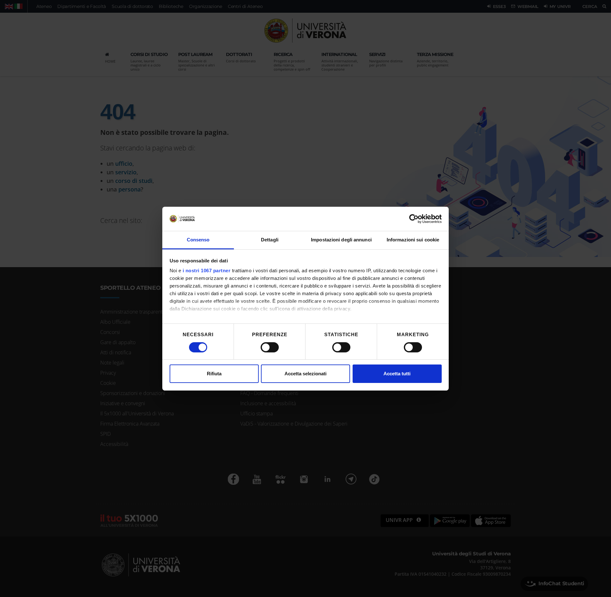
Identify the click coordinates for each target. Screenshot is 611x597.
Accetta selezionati (305, 373)
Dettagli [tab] (269, 239)
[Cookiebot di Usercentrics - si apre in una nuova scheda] (414, 219)
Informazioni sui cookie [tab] (413, 239)
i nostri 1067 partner (207, 270)
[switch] (270, 347)
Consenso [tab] (198, 239)
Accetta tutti (397, 373)
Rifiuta (214, 373)
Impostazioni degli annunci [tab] (341, 239)
